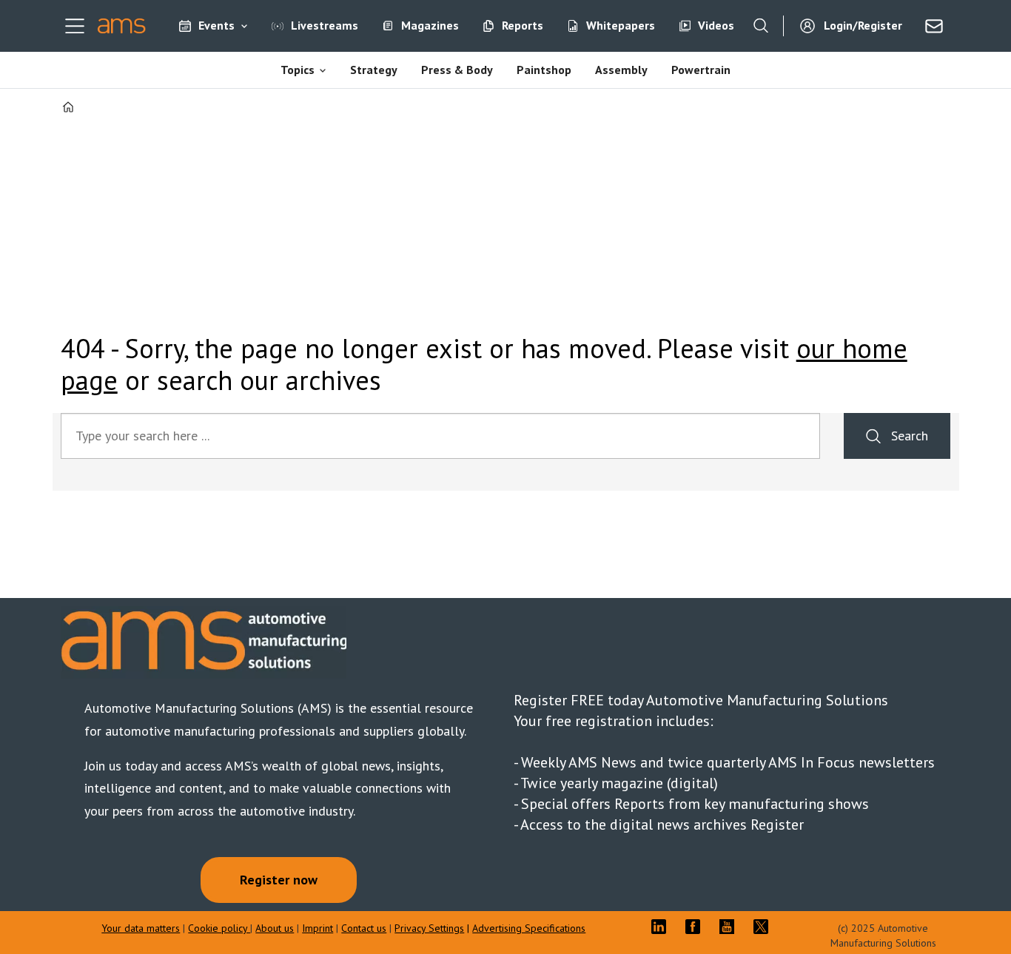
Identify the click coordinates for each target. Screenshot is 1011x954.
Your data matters (140, 928)
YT (730, 926)
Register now (279, 879)
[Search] (761, 26)
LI (662, 926)
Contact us (363, 928)
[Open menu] (75, 26)
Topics (298, 69)
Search (909, 435)
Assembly (621, 69)
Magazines (430, 25)
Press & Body (457, 69)
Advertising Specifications (528, 928)
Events (216, 25)
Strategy (373, 69)
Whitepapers (620, 25)
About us (274, 928)
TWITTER (764, 926)
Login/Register (863, 25)
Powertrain (700, 69)
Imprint (317, 928)
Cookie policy (219, 928)
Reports (522, 25)
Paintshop (544, 69)
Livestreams (324, 25)
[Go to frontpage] (122, 26)
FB (696, 926)
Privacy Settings (429, 928)
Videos (716, 25)
